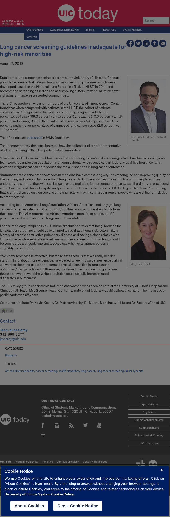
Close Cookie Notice (77, 506)
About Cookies (29, 506)
